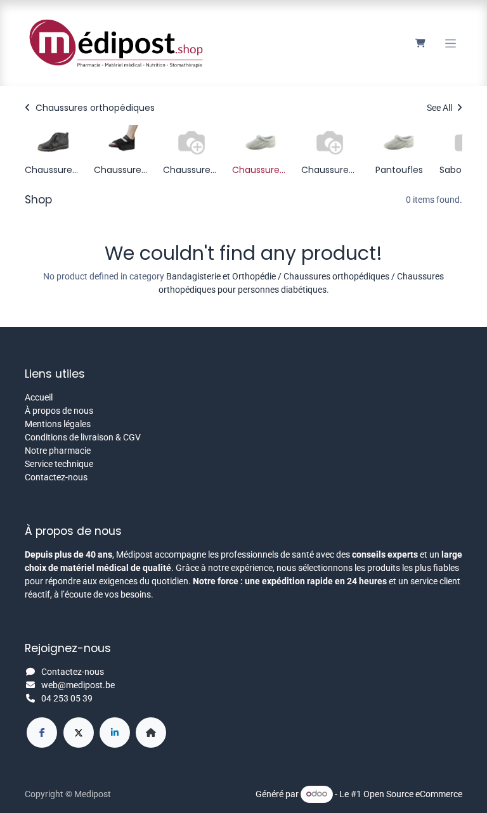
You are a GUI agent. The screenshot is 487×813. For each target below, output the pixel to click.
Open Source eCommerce (412, 793)
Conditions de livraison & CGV (83, 437)
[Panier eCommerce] (420, 43)
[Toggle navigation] (450, 43)
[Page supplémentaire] (151, 732)
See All (440, 108)
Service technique (59, 464)
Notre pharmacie (58, 450)
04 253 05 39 (67, 698)
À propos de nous (59, 411)
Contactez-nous (56, 477)
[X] (78, 732)
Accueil (39, 397)
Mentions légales (58, 424)
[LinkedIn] (115, 732)
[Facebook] (42, 732)
